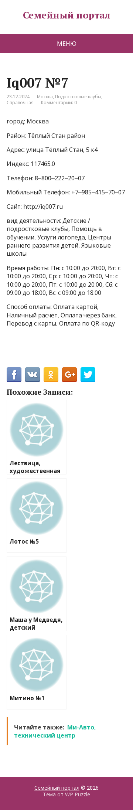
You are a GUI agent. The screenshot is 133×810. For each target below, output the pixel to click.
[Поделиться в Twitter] (88, 374)
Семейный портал (66, 15)
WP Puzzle (77, 794)
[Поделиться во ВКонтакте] (32, 374)
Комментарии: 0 (59, 102)
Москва (45, 96)
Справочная (20, 102)
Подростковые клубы (78, 96)
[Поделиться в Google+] (69, 374)
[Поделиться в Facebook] (14, 374)
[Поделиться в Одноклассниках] (51, 374)
